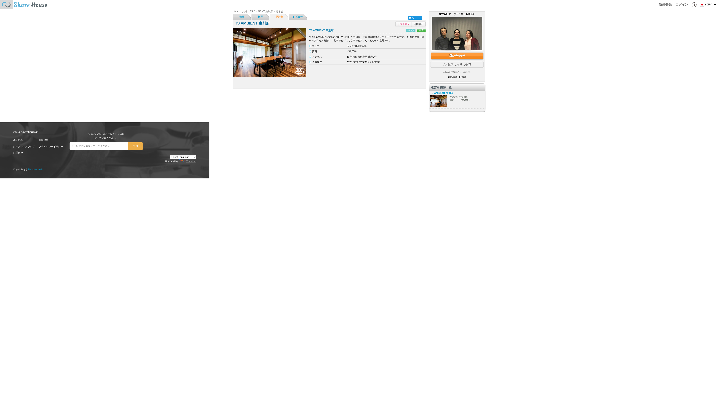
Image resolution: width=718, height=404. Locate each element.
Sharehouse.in (35, 169)
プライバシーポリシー (51, 146)
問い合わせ (457, 56)
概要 (241, 16)
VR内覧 (411, 30)
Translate (191, 161)
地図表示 (419, 24)
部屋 (260, 16)
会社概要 (18, 140)
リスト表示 (404, 24)
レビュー (298, 16)
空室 (421, 30)
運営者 (279, 16)
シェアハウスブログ (24, 146)
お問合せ (18, 152)
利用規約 (43, 140)
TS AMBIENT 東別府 (321, 30)
